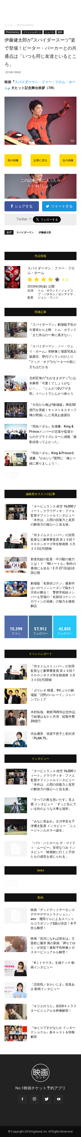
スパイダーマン (25, 232)
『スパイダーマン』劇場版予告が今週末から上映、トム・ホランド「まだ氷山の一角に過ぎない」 (52, 330)
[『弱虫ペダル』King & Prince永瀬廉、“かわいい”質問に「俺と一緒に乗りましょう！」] (15, 458)
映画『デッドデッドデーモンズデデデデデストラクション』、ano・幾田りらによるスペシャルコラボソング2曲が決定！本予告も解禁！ (53, 919)
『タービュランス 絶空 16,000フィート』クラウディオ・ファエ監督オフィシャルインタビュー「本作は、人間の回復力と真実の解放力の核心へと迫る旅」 (53, 515)
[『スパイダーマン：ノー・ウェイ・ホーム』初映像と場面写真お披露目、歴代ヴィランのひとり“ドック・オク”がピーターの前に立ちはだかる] (15, 351)
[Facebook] (22, 1099)
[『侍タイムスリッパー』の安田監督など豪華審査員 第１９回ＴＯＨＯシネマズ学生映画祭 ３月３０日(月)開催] (15, 541)
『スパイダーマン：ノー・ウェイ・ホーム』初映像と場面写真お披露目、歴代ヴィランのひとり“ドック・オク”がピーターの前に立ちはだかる (52, 356)
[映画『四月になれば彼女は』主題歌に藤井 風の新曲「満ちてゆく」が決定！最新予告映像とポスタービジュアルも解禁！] (15, 944)
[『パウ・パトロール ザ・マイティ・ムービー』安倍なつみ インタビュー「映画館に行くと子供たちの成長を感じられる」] (15, 849)
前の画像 (13, 160)
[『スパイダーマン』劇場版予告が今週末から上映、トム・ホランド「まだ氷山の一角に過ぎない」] (15, 330)
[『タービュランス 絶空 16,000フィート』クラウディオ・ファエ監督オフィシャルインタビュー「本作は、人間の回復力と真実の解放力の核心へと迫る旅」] (15, 512)
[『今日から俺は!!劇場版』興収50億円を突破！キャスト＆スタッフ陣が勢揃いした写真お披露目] (15, 410)
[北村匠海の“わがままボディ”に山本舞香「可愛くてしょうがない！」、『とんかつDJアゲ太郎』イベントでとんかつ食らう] (15, 383)
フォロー (40, 617)
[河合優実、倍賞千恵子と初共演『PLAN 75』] (15, 739)
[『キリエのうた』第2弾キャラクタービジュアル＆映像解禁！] (15, 1012)
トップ (8, 25)
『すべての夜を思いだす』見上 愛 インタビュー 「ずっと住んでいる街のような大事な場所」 (53, 804)
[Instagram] (34, 1099)
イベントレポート (32, 32)
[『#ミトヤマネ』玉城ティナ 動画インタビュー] (15, 968)
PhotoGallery (25, 25)
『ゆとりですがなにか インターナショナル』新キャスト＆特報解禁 (53, 1032)
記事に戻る (40, 160)
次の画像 (68, 160)
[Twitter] (46, 1099)
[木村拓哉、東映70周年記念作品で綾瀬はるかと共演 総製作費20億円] (15, 718)
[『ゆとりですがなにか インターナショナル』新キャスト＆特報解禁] (15, 1033)
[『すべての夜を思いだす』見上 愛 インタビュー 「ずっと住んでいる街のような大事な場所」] (15, 805)
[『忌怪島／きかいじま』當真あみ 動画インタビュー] (15, 990)
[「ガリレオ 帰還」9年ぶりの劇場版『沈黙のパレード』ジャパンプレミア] (15, 696)
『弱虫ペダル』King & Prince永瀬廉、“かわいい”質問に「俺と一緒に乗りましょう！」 (52, 458)
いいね (16, 617)
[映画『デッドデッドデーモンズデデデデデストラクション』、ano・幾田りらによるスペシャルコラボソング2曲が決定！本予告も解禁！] (15, 915)
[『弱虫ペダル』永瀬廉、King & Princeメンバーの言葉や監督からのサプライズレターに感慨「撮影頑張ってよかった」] (15, 431)
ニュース (49, 32)
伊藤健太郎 (45, 232)
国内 (60, 32)
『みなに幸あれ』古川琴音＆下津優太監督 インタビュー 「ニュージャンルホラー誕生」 (53, 825)
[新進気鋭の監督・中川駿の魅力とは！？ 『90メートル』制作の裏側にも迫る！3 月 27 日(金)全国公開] (15, 565)
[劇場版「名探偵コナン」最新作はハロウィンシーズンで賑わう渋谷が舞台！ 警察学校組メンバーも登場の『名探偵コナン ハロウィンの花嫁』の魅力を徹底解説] (15, 589)
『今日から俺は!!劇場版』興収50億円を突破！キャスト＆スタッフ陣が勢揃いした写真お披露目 (52, 410)
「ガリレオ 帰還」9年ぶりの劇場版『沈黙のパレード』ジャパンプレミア (53, 695)
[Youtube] (58, 1099)
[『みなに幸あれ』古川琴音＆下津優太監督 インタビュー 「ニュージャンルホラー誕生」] (15, 827)
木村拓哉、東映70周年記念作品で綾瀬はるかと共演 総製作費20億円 (53, 716)
